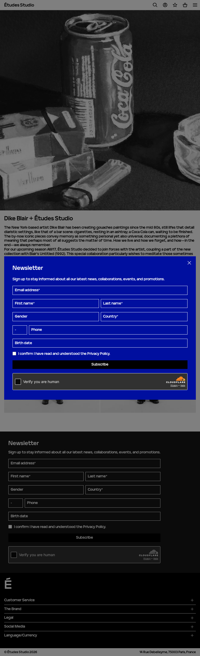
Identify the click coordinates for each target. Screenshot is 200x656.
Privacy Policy (98, 353)
